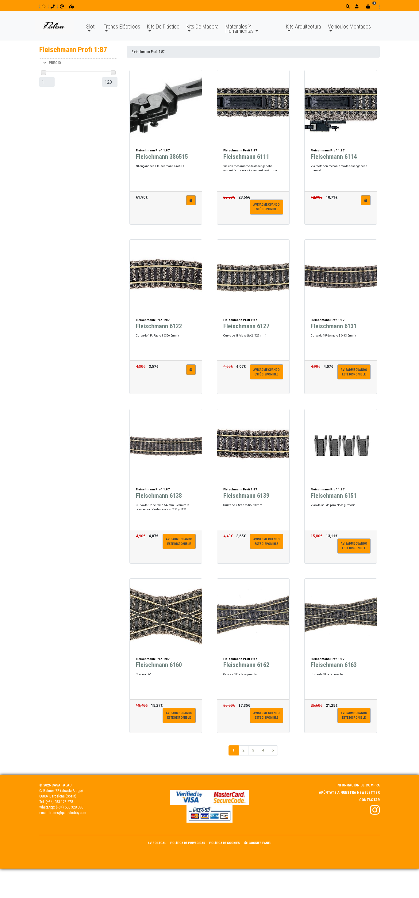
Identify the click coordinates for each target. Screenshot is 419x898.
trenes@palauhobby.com (67, 813)
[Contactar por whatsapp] (43, 6)
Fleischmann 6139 (246, 495)
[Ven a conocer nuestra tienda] (71, 6)
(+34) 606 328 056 (69, 807)
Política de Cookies (224, 843)
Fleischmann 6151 (334, 495)
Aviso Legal (157, 843)
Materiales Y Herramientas (239, 28)
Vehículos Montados (349, 26)
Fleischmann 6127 (246, 326)
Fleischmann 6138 (159, 495)
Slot (90, 26)
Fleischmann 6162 (246, 664)
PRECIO (55, 63)
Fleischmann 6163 (334, 664)
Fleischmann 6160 (159, 664)
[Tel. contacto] (53, 6)
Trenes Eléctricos (122, 26)
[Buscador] (347, 6)
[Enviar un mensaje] (62, 6)
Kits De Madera (202, 26)
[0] (371, 6)
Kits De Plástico (163, 26)
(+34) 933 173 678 (59, 802)
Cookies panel (260, 843)
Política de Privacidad (187, 843)
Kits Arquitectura (303, 26)
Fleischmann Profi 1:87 (148, 52)
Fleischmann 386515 (162, 156)
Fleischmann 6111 (246, 156)
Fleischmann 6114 (334, 156)
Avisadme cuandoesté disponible (266, 207)
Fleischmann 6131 (334, 326)
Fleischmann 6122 (159, 326)
